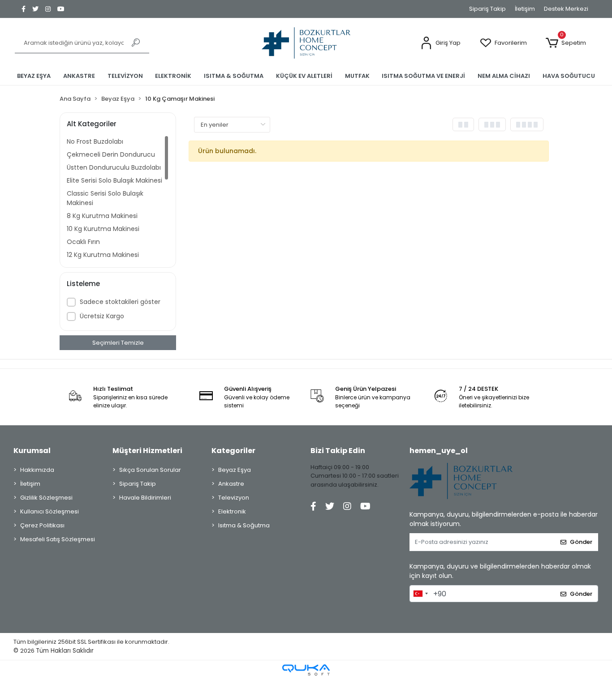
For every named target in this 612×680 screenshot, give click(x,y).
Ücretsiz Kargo (102, 316)
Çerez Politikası (42, 525)
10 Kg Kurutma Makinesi (103, 228)
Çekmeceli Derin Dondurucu (111, 154)
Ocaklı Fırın (83, 241)
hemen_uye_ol (438, 450)
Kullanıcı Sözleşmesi (49, 511)
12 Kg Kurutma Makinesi (103, 254)
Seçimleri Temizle (118, 342)
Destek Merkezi (566, 8)
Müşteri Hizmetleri (147, 450)
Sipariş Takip (487, 8)
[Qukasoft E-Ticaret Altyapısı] (306, 670)
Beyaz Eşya (234, 470)
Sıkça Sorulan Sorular (150, 470)
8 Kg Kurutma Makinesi (102, 215)
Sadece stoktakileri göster (120, 301)
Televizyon (233, 497)
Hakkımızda (37, 470)
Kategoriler (233, 450)
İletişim (525, 8)
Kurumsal (32, 450)
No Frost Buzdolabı (95, 141)
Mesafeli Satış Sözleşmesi (57, 539)
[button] (440, 43)
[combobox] (420, 594)
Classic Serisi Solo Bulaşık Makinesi (105, 198)
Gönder (581, 542)
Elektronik (232, 511)
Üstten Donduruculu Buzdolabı (114, 167)
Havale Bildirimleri (145, 497)
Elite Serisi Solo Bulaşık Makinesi (114, 180)
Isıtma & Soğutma (244, 525)
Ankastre (231, 483)
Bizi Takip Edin (337, 450)
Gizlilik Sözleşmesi (46, 497)
